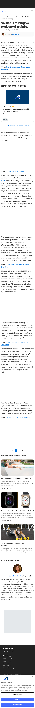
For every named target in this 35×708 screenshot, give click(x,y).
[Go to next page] (22, 450)
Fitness (9, 17)
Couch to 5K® (7, 661)
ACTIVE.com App (8, 659)
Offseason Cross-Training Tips (18, 417)
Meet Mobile (7, 665)
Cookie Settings (17, 694)
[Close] (33, 677)
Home (3, 17)
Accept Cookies (17, 704)
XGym (3, 180)
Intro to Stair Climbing (15, 171)
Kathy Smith (15, 34)
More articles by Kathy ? (12, 576)
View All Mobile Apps (9, 668)
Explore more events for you (18, 126)
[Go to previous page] (12, 450)
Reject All (17, 699)
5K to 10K (6, 663)
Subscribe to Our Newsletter (12, 674)
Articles (15, 17)
